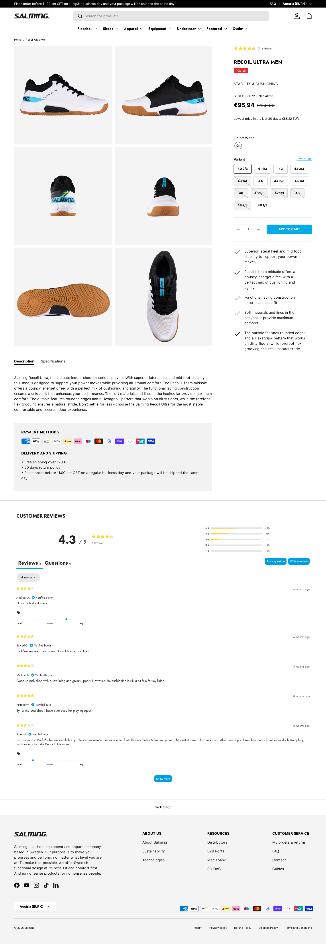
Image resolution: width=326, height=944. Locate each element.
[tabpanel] (113, 391)
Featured (214, 28)
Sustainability (153, 851)
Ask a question (276, 561)
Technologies (153, 860)
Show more (163, 778)
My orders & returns (289, 842)
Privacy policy (218, 927)
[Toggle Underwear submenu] (199, 28)
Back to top (163, 807)
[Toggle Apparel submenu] (141, 28)
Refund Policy (242, 927)
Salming (29, 927)
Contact (279, 860)
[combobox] (171, 16)
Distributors (217, 842)
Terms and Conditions (298, 927)
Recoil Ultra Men (36, 39)
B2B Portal (216, 851)
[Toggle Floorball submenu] (95, 28)
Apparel (131, 28)
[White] (238, 146)
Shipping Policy (268, 927)
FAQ (273, 4)
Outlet (238, 28)
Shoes (108, 28)
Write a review (299, 561)
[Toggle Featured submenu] (225, 28)
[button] (309, 16)
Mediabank (216, 860)
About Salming (154, 842)
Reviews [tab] (29, 563)
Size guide (304, 159)
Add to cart (289, 229)
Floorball (84, 28)
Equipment (157, 28)
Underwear (186, 28)
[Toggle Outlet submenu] (247, 28)
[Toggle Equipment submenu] (170, 28)
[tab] (24, 361)
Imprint (198, 927)
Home (18, 39)
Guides (278, 869)
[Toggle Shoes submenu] (117, 28)
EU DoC (214, 869)
